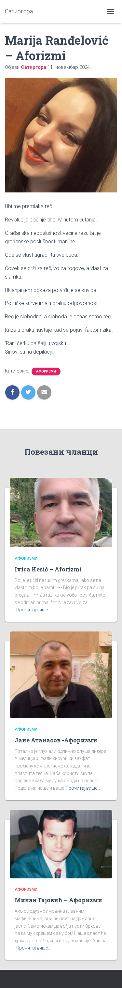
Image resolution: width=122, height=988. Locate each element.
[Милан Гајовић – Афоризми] (61, 843)
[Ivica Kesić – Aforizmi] (61, 512)
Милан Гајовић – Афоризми (58, 900)
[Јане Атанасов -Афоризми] (61, 674)
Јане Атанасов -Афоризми (56, 740)
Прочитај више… (33, 609)
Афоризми (46, 371)
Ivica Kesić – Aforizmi (48, 569)
